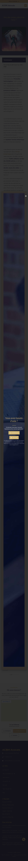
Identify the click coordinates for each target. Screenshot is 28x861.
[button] (25, 196)
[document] (14, 430)
